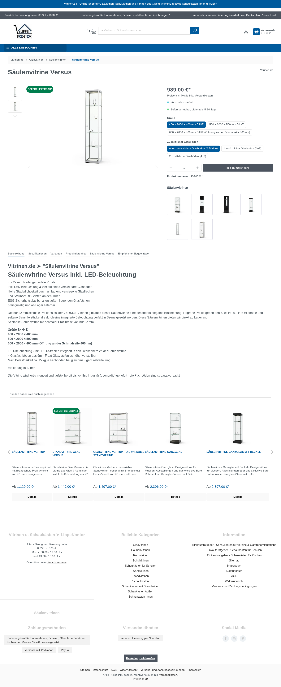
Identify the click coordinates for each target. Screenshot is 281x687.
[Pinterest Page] (243, 638)
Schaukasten (140, 581)
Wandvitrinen (140, 570)
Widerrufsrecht (234, 581)
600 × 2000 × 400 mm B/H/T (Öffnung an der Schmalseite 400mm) (209, 132)
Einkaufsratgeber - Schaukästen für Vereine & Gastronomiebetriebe (234, 544)
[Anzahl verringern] (171, 168)
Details (32, 496)
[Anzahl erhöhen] (197, 168)
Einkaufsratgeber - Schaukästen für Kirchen (234, 555)
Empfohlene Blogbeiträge (133, 253)
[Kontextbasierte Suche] (91, 31)
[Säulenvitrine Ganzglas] (177, 204)
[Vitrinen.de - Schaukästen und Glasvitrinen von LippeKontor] (23, 31)
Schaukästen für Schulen (140, 565)
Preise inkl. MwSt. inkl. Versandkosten (190, 95)
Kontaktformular (57, 562)
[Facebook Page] (225, 638)
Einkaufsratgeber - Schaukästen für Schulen (234, 550)
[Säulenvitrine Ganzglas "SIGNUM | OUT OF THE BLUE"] (226, 204)
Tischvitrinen (140, 555)
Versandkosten (168, 674)
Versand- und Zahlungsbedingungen (234, 586)
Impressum (234, 565)
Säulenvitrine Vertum (28, 451)
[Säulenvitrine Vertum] (202, 229)
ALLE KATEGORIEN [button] (24, 47)
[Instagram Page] (234, 638)
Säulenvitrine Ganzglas (163, 451)
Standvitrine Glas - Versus (67, 453)
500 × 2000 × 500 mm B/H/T (226, 124)
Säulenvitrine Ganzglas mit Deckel (233, 451)
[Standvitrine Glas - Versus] (73, 427)
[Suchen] (194, 30)
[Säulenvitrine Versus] (177, 229)
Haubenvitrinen (140, 550)
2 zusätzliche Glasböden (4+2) (187, 156)
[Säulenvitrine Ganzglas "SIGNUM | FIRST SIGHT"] (202, 204)
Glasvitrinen (140, 544)
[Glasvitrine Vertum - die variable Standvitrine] (119, 427)
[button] (15, 115)
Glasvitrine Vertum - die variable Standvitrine (118, 453)
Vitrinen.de (17, 59)
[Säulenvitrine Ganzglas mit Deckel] (251, 204)
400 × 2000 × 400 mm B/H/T (186, 124)
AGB (234, 576)
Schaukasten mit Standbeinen (140, 586)
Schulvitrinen (140, 560)
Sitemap (234, 560)
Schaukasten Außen (140, 591)
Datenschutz (234, 570)
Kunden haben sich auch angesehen (32, 394)
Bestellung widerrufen (140, 658)
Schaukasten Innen (140, 596)
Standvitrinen (140, 576)
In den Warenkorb (238, 167)
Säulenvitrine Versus (85, 59)
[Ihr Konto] (246, 32)
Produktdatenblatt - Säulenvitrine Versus (90, 253)
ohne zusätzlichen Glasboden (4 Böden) (193, 148)
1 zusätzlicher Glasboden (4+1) (242, 148)
